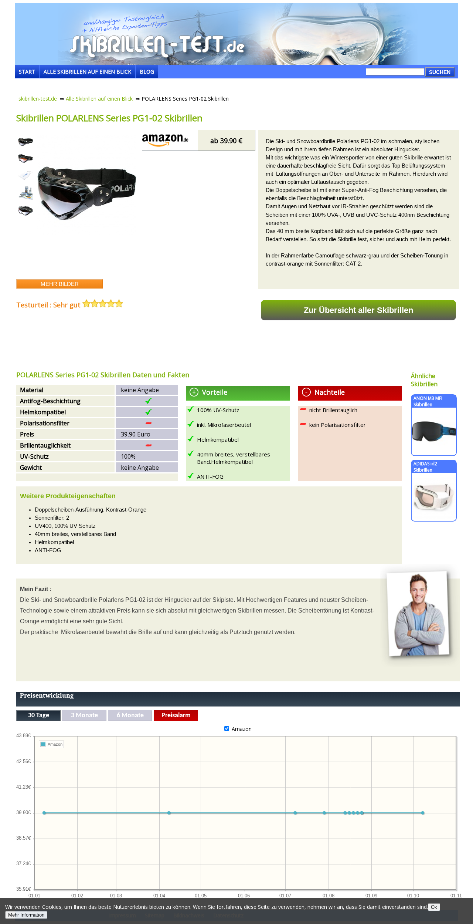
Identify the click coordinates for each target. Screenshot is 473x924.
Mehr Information (26, 915)
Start (27, 71)
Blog (147, 71)
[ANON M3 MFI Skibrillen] (434, 451)
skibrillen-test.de (37, 98)
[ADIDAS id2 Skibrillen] (434, 517)
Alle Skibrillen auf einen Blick (87, 71)
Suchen (439, 72)
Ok (434, 907)
